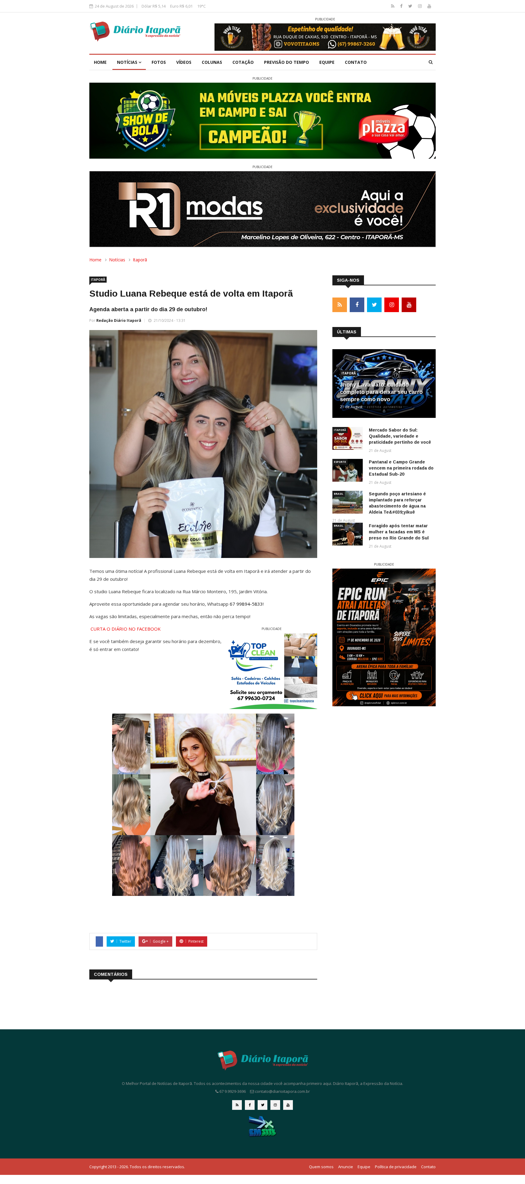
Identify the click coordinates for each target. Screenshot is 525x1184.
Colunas (212, 62)
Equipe (327, 62)
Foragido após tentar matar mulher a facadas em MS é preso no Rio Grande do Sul (399, 531)
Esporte (340, 461)
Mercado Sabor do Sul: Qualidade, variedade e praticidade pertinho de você (400, 436)
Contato (356, 62)
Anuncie (345, 1167)
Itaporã (140, 260)
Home (100, 62)
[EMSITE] (263, 1126)
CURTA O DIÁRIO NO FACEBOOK (126, 629)
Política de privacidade (396, 1167)
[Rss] (393, 6)
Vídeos (183, 62)
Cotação (243, 62)
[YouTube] (429, 6)
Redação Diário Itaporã (118, 320)
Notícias (128, 62)
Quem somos (321, 1167)
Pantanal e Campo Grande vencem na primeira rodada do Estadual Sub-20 (401, 468)
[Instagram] (420, 6)
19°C (201, 6)
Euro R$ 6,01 (181, 6)
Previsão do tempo (286, 62)
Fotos (159, 62)
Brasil (338, 493)
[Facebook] (402, 6)
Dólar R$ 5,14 (154, 6)
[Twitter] (410, 6)
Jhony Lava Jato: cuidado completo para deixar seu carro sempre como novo (381, 392)
